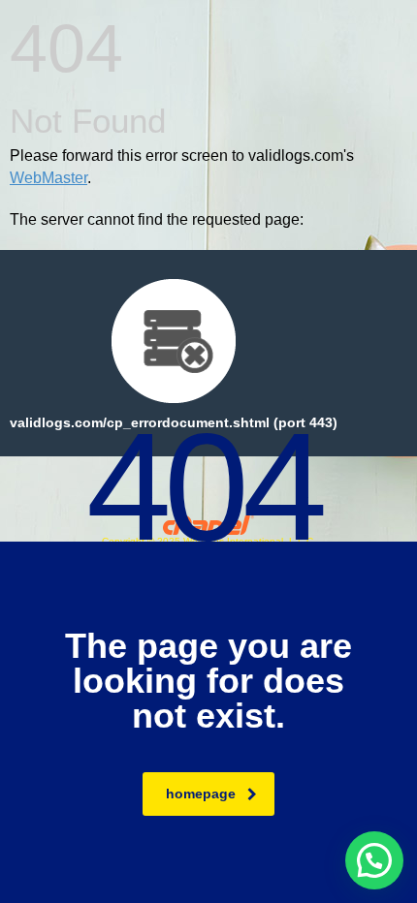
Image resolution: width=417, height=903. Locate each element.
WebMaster (48, 178)
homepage (201, 793)
